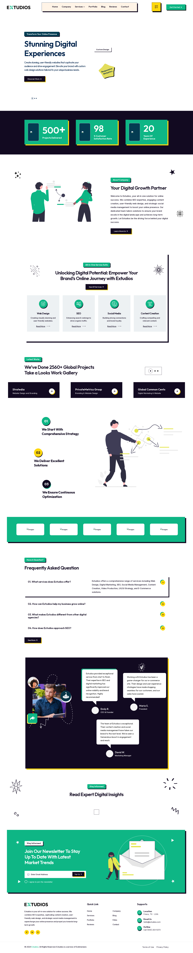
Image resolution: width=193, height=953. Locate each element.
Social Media (114, 313)
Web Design (43, 313)
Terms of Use (148, 947)
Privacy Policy (162, 947)
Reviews (113, 6)
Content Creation (150, 313)
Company (66, 6)
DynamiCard (146, 389)
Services (79, 6)
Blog (103, 6)
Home (55, 6)
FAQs (115, 920)
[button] (31, 98)
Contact (125, 6)
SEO (78, 313)
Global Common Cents (89, 389)
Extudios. (35, 947)
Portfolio (93, 6)
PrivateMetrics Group (26, 389)
